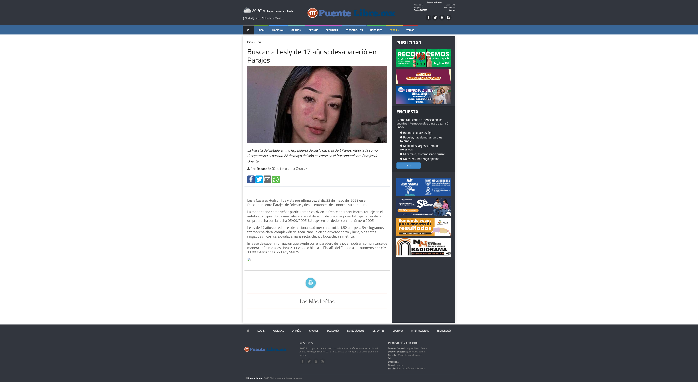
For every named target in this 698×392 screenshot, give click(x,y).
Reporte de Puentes (434, 2)
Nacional (278, 30)
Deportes (376, 30)
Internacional (420, 330)
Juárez (395, 365)
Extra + (394, 30)
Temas (410, 30)
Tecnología (444, 330)
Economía (332, 30)
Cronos (313, 30)
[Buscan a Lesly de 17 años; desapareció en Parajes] (251, 179)
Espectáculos (354, 30)
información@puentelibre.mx (406, 368)
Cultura (398, 330)
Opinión (296, 30)
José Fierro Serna (406, 351)
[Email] (267, 179)
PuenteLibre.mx (255, 378)
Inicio (250, 42)
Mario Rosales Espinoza (405, 355)
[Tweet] (259, 179)
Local (261, 30)
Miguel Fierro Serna (407, 348)
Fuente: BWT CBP (420, 10)
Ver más (452, 10)
